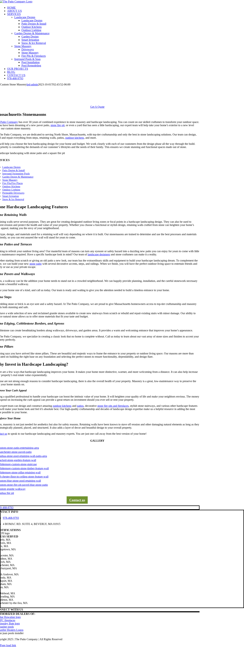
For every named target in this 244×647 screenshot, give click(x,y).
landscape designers (99, 254)
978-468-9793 (11, 517)
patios (80, 405)
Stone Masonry (22, 46)
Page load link (8, 645)
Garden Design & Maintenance (31, 33)
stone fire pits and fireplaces (113, 405)
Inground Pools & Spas (27, 59)
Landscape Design (24, 17)
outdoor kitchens (74, 137)
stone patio (35, 263)
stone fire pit (57, 125)
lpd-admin (32, 84)
